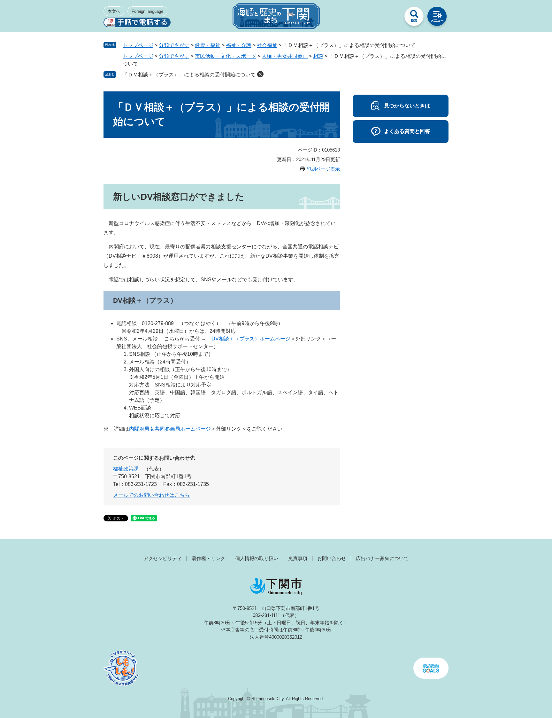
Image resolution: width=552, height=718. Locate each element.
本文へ (114, 11)
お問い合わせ (331, 558)
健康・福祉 (207, 45)
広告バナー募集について (382, 558)
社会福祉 (267, 45)
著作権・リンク (208, 558)
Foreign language (147, 11)
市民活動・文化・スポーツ (225, 56)
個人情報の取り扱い (256, 558)
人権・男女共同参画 (285, 56)
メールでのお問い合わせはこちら (151, 495)
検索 (413, 17)
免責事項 (297, 558)
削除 (260, 74)
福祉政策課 (126, 469)
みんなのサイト (390, 17)
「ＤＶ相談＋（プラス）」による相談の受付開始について (189, 74)
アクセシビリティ (162, 558)
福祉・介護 (238, 45)
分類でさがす (174, 45)
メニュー (436, 17)
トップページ (138, 45)
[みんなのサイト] (390, 17)
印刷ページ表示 (323, 169)
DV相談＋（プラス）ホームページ (250, 338)
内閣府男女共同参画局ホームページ (170, 429)
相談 (318, 56)
